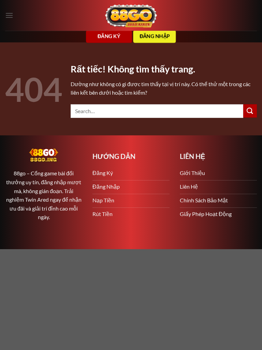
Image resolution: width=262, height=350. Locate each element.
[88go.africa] (131, 15)
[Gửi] (250, 111)
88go (20, 173)
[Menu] (9, 15)
